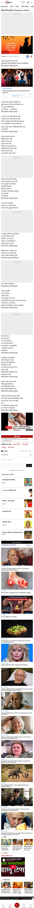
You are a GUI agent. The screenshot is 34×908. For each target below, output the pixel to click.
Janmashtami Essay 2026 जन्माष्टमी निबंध (5, 848)
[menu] (2, 2)
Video (5, 853)
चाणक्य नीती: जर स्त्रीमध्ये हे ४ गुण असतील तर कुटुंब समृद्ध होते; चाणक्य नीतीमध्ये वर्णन (17, 891)
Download (5, 52)
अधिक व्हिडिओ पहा (6, 856)
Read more (8, 427)
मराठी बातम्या (11, 447)
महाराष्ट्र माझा (4, 6)
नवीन (4, 837)
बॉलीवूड (4, 447)
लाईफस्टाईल (25, 444)
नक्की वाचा (6, 880)
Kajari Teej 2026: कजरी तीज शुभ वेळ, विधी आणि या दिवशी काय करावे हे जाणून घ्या (17, 848)
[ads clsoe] (33, 899)
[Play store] (28, 2)
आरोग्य (17, 6)
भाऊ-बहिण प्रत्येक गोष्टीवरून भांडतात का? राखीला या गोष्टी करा (6, 891)
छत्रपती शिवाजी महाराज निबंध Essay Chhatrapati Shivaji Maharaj (15, 440)
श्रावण (11, 6)
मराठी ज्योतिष (24, 6)
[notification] (31, 2)
